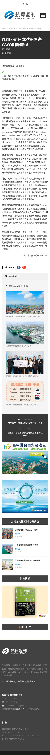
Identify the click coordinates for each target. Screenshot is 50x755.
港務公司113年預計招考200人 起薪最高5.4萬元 (22, 405)
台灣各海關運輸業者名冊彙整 (26, 530)
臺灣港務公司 (14, 276)
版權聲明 (31, 681)
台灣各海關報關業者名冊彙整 (26, 545)
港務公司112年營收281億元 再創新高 (18, 346)
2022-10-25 (6, 49)
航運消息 (12, 28)
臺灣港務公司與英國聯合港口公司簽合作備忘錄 (22, 376)
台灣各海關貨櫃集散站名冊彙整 (27, 560)
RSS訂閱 (26, 627)
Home (3, 28)
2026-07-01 (18, 536)
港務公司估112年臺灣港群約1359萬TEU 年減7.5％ (23, 317)
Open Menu (43, 15)
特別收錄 (17, 534)
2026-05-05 (18, 567)
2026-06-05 (18, 552)
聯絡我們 (20, 709)
